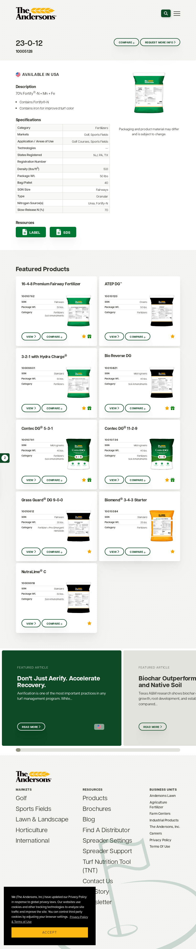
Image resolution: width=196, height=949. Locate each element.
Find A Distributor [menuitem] (106, 829)
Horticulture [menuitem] (32, 829)
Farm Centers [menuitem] (160, 813)
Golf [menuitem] (21, 797)
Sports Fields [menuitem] (33, 808)
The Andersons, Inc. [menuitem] (165, 826)
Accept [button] (49, 932)
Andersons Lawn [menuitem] (163, 795)
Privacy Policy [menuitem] (160, 840)
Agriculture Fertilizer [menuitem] (158, 804)
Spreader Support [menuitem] (107, 850)
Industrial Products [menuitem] (164, 820)
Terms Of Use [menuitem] (160, 846)
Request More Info (159, 42)
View (29, 337)
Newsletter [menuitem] (97, 901)
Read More (30, 727)
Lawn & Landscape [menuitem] (42, 819)
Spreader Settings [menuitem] (107, 840)
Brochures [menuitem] (97, 808)
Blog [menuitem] (89, 819)
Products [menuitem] (95, 797)
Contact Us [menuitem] (98, 880)
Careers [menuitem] (156, 833)
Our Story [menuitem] (96, 891)
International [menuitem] (32, 840)
